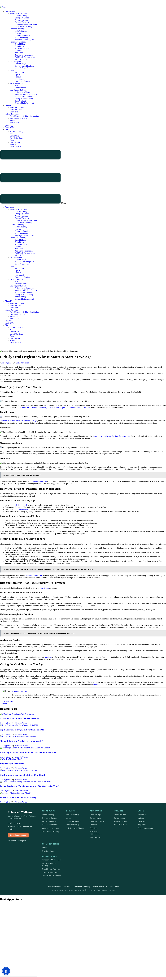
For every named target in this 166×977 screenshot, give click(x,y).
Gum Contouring (21, 37)
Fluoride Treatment (22, 22)
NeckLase (18, 77)
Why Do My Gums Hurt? (12, 763)
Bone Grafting (20, 101)
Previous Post (6, 701)
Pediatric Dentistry (22, 20)
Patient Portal (15, 123)
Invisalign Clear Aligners (24, 40)
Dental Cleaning (21, 16)
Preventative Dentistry (18, 13)
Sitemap (111, 890)
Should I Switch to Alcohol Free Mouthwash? (21, 741)
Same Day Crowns (22, 48)
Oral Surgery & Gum (18, 90)
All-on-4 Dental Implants (24, 66)
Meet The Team (16, 110)
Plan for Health (98, 886)
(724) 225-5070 (14, 823)
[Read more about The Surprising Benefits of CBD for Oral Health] (19, 770)
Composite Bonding (22, 35)
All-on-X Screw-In (120, 825)
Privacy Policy (91, 890)
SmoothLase (19, 72)
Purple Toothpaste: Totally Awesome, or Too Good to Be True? (29, 786)
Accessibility (102, 890)
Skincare (13, 145)
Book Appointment (18, 835)
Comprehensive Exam (50, 828)
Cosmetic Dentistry (17, 29)
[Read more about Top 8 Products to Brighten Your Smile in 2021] (19, 725)
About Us (8, 105)
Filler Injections (20, 88)
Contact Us (9, 127)
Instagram (22, 841)
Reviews (8, 125)
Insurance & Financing (81, 886)
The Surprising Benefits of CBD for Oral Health (22, 775)
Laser (12, 70)
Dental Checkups (16, 138)
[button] (83, 177)
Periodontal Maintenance (24, 92)
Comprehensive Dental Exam (26, 24)
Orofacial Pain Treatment (24, 103)
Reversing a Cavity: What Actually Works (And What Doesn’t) (29, 752)
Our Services (10, 11)
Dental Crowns (20, 46)
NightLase (142, 825)
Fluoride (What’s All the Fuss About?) (18, 797)
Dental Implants (16, 61)
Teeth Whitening (21, 31)
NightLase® (19, 79)
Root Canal (19, 53)
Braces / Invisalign (17, 131)
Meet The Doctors (17, 107)
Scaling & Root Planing (24, 99)
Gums (12, 140)
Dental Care (14, 136)
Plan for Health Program (19, 118)
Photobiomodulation (22, 81)
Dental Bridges (20, 64)
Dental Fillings (20, 44)
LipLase (18, 75)
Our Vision (14, 112)
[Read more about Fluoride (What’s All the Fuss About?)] (15, 793)
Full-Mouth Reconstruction (25, 57)
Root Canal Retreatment (24, 55)
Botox (17, 86)
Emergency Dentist (22, 18)
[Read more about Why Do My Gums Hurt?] (11, 759)
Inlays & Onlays (21, 59)
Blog (7, 129)
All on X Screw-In (22, 68)
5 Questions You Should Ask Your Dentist (19, 718)
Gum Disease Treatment (24, 96)
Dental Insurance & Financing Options (24, 116)
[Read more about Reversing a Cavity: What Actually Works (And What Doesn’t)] (25, 748)
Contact (109, 886)
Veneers (18, 33)
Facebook (12, 841)
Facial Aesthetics (16, 83)
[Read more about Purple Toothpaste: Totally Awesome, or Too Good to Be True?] (25, 782)
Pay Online (14, 120)
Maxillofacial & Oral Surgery (26, 94)
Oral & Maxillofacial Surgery (49, 864)
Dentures (18, 51)
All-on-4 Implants (120, 821)
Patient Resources (11, 114)
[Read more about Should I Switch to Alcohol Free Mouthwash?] (18, 736)
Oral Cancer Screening (23, 27)
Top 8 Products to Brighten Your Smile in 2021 (22, 730)
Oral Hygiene (15, 142)
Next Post (5, 704)
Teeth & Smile (15, 147)
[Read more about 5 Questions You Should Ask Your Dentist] (17, 714)
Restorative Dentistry (18, 42)
